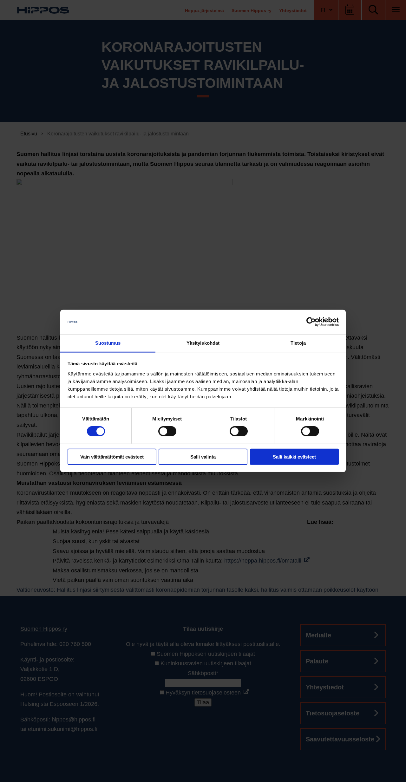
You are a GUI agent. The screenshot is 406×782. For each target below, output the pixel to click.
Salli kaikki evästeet (294, 456)
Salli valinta (203, 456)
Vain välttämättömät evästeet (112, 456)
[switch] (167, 431)
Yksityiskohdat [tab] (203, 343)
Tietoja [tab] (298, 343)
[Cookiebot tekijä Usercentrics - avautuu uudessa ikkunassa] (311, 322)
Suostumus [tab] (108, 343)
